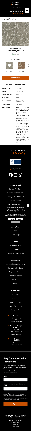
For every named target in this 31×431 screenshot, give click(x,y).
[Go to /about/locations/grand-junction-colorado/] (15, 342)
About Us (15, 294)
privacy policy (17, 214)
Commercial (15, 185)
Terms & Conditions (15, 420)
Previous (2, 65)
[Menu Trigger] (27, 10)
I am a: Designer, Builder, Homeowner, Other (14, 384)
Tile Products (15, 200)
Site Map (15, 424)
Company (15, 290)
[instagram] (20, 175)
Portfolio (15, 298)
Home (3, 18)
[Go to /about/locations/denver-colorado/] (15, 318)
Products (16, 18)
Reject (19, 219)
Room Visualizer (15, 276)
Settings (15, 222)
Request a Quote (15, 272)
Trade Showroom (15, 306)
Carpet (11, 18)
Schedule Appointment (15, 264)
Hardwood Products (15, 193)
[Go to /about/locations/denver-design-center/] (15, 330)
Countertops (15, 245)
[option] (21, 66)
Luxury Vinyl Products (15, 197)
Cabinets (15, 249)
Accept (12, 219)
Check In (15, 283)
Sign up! (15, 404)
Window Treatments (15, 253)
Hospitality (15, 310)
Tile (15, 231)
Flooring (7, 18)
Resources (15, 260)
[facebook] (10, 175)
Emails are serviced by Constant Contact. (11, 399)
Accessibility (15, 426)
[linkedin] (15, 175)
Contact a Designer (15, 268)
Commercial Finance (15, 204)
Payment (15, 280)
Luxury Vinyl (15, 227)
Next (28, 65)
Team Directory (15, 302)
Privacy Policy (15, 422)
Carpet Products (15, 189)
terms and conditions (10, 215)
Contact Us (15, 78)
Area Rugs (15, 235)
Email (5, 376)
